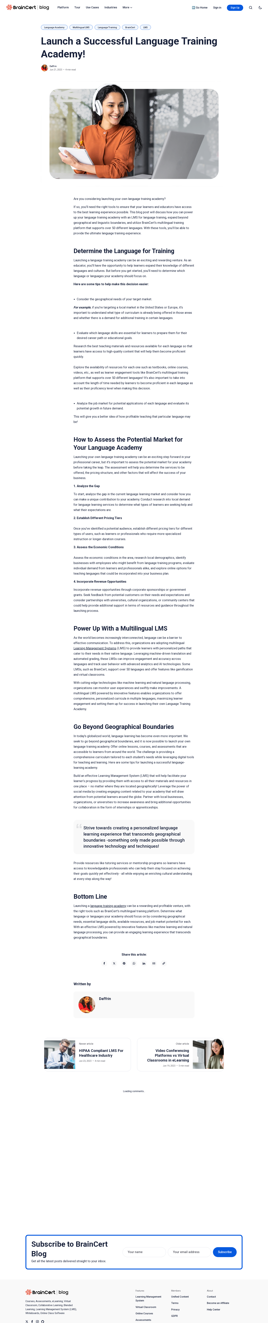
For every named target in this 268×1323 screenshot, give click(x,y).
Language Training (107, 27)
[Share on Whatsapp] (134, 963)
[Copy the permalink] (164, 963)
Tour (77, 7)
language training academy (108, 906)
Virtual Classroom (146, 1307)
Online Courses (144, 1313)
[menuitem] (63, 7)
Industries (111, 7)
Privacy (175, 1309)
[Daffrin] (86, 1004)
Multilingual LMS (81, 27)
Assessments (143, 1320)
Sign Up (235, 7)
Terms (175, 1303)
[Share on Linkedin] (144, 963)
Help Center (213, 1309)
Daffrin (53, 66)
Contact (211, 1296)
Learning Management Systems (95, 648)
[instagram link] (37, 1321)
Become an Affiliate (218, 1303)
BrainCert (130, 27)
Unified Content (180, 1296)
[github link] (42, 1321)
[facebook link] (32, 1321)
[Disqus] (134, 1132)
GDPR (174, 1315)
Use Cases (92, 7)
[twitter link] (26, 1321)
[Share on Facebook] (104, 963)
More (126, 7)
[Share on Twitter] (114, 963)
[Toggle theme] (260, 8)
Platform (63, 7)
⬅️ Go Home (200, 7)
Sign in (217, 7)
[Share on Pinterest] (124, 963)
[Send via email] (154, 963)
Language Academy (54, 27)
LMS (145, 27)
